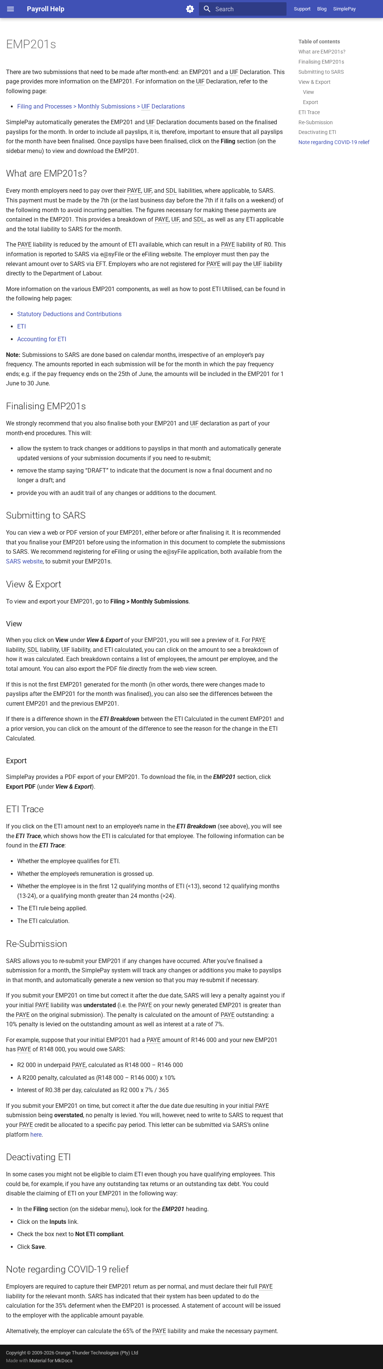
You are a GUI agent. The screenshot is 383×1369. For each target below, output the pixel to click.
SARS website (24, 561)
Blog (322, 9)
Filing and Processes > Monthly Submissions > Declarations (101, 106)
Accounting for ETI (41, 339)
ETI (21, 326)
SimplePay (344, 9)
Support (302, 9)
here (36, 1134)
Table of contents (319, 42)
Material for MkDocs (51, 1360)
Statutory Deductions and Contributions (69, 314)
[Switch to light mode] (190, 8)
